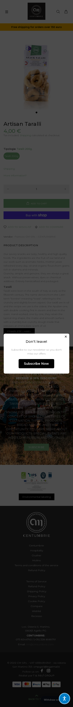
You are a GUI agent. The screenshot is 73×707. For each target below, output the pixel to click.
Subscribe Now (36, 364)
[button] (64, 698)
